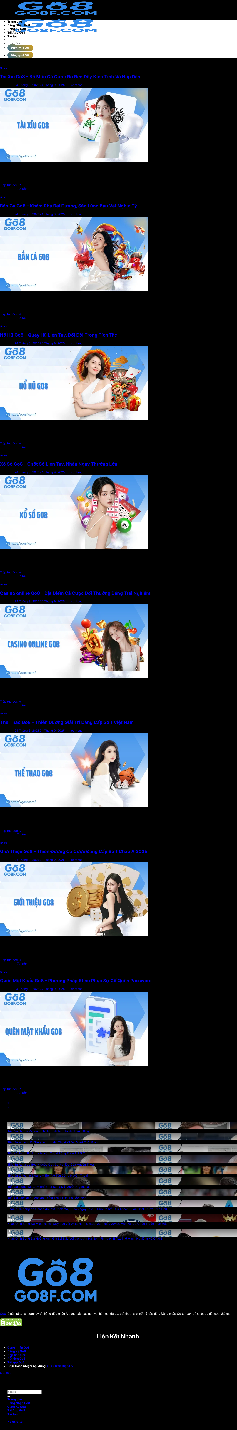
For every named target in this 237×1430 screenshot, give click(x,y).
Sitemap (5, 1372)
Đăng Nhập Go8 (18, 25)
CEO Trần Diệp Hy (60, 1366)
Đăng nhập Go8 (18, 1347)
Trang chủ (14, 21)
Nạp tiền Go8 (16, 1355)
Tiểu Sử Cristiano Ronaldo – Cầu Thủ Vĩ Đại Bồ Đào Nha (46, 1198)
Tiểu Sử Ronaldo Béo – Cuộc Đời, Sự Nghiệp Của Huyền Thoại (50, 1164)
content (76, 85)
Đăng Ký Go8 (16, 29)
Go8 (3, 1313)
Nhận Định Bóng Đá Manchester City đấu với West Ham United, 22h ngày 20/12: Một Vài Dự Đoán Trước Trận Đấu (87, 1224)
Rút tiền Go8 (16, 1358)
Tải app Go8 (16, 1362)
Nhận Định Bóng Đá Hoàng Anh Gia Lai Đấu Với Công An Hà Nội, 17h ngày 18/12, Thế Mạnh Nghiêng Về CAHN (84, 1238)
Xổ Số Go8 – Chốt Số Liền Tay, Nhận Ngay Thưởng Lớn (58, 464)
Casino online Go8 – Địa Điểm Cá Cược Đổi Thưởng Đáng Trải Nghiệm (75, 593)
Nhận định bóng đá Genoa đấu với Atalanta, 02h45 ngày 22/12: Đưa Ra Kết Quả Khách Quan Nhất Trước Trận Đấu (87, 1209)
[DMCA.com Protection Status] (11, 1325)
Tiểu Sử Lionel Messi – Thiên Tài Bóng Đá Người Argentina (48, 1187)
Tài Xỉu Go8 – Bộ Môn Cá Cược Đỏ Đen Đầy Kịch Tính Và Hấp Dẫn (70, 76)
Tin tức (12, 36)
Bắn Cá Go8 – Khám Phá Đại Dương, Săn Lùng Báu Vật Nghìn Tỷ (68, 206)
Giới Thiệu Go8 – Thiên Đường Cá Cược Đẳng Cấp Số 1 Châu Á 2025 (73, 851)
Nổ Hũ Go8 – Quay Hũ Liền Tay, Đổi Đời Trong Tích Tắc (58, 335)
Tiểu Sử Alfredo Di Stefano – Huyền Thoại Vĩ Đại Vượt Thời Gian (52, 1142)
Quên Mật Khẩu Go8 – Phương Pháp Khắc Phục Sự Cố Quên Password (76, 980)
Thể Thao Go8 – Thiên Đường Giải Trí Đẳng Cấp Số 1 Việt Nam (67, 722)
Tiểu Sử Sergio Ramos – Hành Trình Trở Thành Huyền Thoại (48, 1131)
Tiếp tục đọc (10, 185)
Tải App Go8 (16, 32)
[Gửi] (16, 48)
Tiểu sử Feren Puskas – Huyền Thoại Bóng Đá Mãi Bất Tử (47, 1153)
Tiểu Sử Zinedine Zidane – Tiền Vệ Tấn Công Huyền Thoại (47, 1175)
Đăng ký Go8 (17, 1351)
